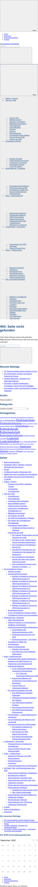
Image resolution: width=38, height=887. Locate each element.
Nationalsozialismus (30, 441)
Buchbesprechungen (17, 164)
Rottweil (16, 447)
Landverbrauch (15, 223)
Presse (6, 34)
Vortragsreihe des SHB (18, 244)
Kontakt (6, 39)
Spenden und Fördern (17, 122)
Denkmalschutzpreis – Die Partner (24, 639)
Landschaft (13, 438)
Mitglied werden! (15, 120)
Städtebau (12, 451)
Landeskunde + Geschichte (14, 741)
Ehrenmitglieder (15, 133)
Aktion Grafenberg (5, 417)
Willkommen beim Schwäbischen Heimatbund (20, 474)
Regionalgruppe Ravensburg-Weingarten (23, 785)
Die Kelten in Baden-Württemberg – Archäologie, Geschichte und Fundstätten (20, 830)
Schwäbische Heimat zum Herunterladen (23, 615)
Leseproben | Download (18, 163)
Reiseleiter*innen (16, 272)
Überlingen (14, 453)
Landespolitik (3, 438)
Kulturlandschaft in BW (18, 221)
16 (30, 861)
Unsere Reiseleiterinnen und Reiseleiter (22, 766)
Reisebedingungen (16, 273)
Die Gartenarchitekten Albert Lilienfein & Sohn (20, 371)
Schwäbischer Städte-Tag (19, 190)
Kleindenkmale (15, 194)
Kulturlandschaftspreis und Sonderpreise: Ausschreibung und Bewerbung (24, 681)
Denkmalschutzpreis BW (18, 188)
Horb (7, 426)
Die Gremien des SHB (16, 516)
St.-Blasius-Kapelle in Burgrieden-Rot (17, 472)
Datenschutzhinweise (17, 277)
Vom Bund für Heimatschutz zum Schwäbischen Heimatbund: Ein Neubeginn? (24, 552)
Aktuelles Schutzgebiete (18, 417)
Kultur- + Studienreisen (12, 753)
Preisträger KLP (26, 444)
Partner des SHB (16, 139)
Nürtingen (13, 307)
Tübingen (13, 314)
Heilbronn (13, 299)
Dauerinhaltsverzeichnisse (19, 161)
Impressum (7, 36)
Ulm (25, 451)
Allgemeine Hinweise (17, 275)
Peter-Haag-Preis (18, 444)
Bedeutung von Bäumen (18, 225)
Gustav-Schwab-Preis (17, 248)
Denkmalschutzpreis (11, 423)
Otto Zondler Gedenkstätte (21, 792)
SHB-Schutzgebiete (17, 217)
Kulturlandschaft (10, 432)
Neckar (10, 444)
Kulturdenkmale (9, 428)
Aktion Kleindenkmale (16, 620)
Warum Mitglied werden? (17, 503)
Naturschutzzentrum (17, 219)
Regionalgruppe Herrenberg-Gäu (20, 778)
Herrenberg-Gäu (15, 301)
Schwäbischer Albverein (23, 449)
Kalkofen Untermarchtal (20, 649)
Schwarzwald (4, 449)
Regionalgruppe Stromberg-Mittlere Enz (22, 795)
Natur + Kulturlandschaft (12, 656)
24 (35, 866)
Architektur (29, 417)
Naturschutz (4, 444)
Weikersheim (3, 453)
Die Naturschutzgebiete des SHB (20, 690)
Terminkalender (13, 491)
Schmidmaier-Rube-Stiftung (19, 135)
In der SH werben (16, 166)
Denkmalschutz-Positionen (19, 186)
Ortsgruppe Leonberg (15, 783)
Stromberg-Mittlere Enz (18, 310)
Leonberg (13, 305)
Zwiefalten (8, 453)
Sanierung (25, 446)
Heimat (35, 423)
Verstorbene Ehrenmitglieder (18, 501)
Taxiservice (14, 270)
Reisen (32, 444)
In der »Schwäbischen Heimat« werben (22, 613)
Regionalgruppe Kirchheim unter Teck (21, 780)
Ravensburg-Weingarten (18, 309)
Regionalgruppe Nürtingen (17, 787)
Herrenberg (2, 426)
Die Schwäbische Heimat (13, 569)
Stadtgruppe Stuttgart (15, 797)
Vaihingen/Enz (30, 451)
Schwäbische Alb (12, 449)
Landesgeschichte (29, 435)
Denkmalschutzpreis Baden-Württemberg (23, 627)
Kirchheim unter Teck (17, 303)
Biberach (2, 420)
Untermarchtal (15, 318)
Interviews (13, 246)
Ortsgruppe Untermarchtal (17, 804)
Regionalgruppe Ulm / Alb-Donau (20, 802)
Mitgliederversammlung (18, 124)
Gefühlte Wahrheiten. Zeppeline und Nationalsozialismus (15, 826)
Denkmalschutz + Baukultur (14, 618)
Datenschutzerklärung (11, 38)
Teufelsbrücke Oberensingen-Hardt (24, 790)
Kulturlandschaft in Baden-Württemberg (22, 659)
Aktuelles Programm (17, 268)
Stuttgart (13, 312)
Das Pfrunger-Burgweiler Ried (23, 707)
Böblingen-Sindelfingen (18, 297)
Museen (22, 441)
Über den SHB (9, 494)
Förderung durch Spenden (17, 506)
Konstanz (31, 426)
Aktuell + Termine (11, 98)
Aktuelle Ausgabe (16, 159)
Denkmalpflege (10, 420)
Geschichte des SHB (17, 137)
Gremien (13, 129)
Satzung (13, 131)
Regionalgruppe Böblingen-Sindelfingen (22, 773)
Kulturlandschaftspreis (18, 215)
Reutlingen (3, 447)
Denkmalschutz (25, 420)
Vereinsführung (15, 126)
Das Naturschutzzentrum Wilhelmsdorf (22, 724)
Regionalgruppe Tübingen (17, 800)
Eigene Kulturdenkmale (18, 192)
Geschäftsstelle (15, 127)
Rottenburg (10, 447)
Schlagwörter (13, 489)
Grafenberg (30, 423)
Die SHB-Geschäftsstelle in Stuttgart (21, 518)
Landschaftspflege (10, 441)
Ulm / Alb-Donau (15, 316)
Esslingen (24, 423)
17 (35, 861)
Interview (12, 426)
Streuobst (33, 449)
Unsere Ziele (14, 118)
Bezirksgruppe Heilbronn (17, 775)
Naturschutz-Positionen (18, 213)
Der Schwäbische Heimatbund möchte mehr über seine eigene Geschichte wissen (23, 559)
